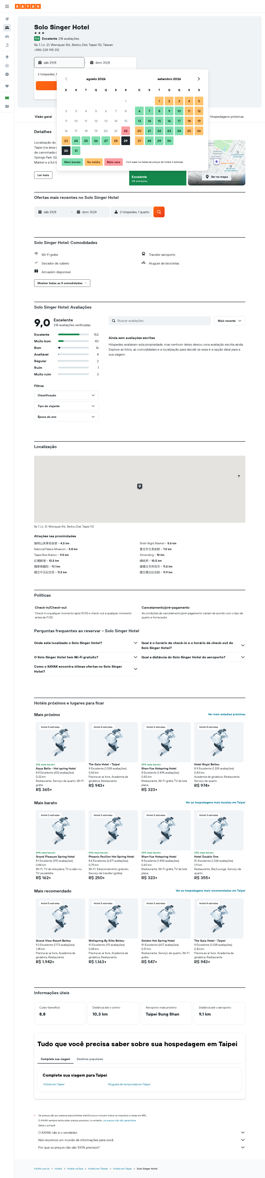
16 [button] (66, 131)
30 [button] (66, 151)
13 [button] (105, 121)
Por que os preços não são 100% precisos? (69, 1147)
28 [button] (116, 141)
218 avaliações (68, 38)
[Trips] (7, 86)
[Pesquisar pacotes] (7, 45)
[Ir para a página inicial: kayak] (28, 6)
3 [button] (76, 111)
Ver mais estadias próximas (226, 714)
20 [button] (106, 131)
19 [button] (96, 131)
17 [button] (76, 131)
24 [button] (76, 141)
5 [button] (96, 111)
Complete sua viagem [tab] (55, 1059)
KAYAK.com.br (42, 1168)
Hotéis (58, 1168)
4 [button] (86, 111)
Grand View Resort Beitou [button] (53, 940)
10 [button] (76, 121)
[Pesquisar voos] (7, 19)
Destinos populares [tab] (90, 1059)
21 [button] (115, 131)
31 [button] (76, 151)
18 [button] (86, 131)
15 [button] (125, 121)
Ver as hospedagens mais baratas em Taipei (215, 802)
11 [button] (86, 121)
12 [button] (96, 121)
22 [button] (126, 131)
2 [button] (66, 111)
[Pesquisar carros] (7, 36)
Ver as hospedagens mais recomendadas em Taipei (210, 890)
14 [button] (115, 121)
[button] (7, 6)
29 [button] (126, 141)
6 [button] (106, 111)
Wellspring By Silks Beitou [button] (106, 940)
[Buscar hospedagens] (7, 28)
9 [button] (66, 121)
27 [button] (106, 141)
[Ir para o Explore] (7, 57)
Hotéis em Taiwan (98, 1168)
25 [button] (86, 141)
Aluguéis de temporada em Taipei (129, 1084)
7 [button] (116, 111)
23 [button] (66, 141)
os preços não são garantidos (119, 1120)
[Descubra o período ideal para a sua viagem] (7, 74)
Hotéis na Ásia (75, 1168)
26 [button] (96, 141)
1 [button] (125, 101)
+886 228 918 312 (46, 50)
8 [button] (126, 111)
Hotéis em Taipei (53, 1084)
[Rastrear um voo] (7, 65)
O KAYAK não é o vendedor (57, 1132)
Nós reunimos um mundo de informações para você (75, 1140)
